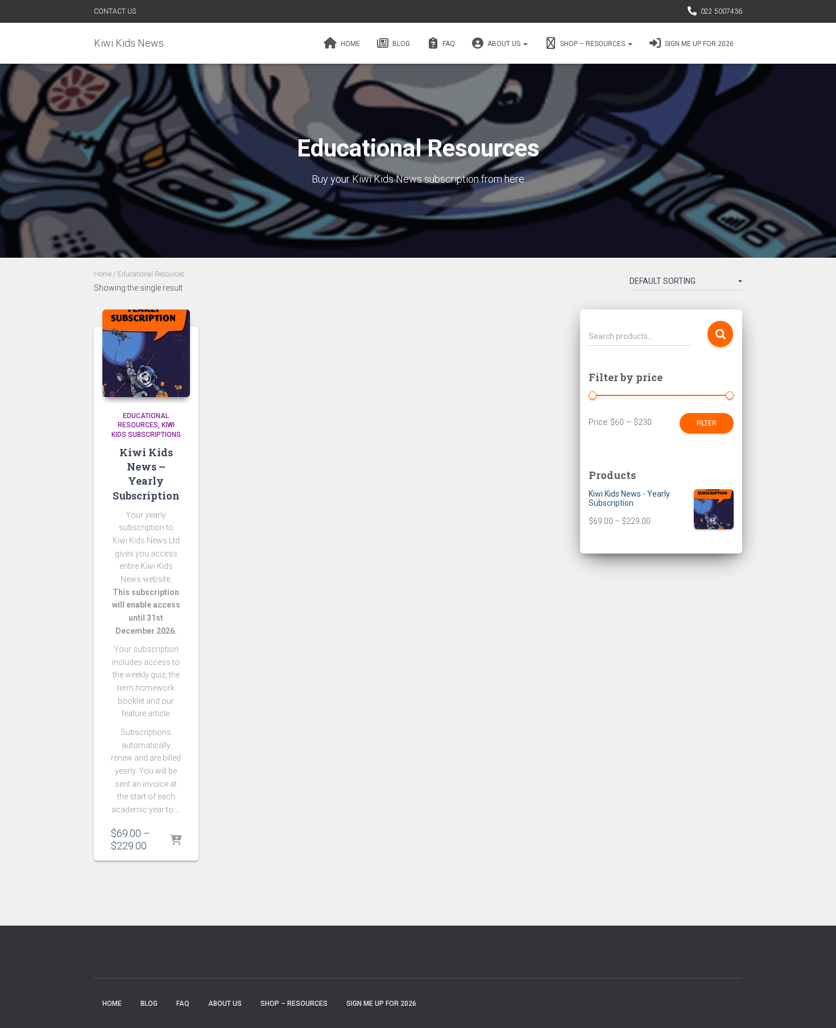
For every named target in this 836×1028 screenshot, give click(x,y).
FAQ (448, 44)
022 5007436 (721, 11)
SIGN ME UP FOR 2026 (698, 44)
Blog (400, 44)
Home (349, 44)
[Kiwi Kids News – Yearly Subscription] (146, 353)
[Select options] (175, 841)
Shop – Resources (592, 44)
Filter (707, 423)
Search (720, 334)
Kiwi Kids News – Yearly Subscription (146, 473)
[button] (525, 44)
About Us (504, 44)
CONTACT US (115, 11)
